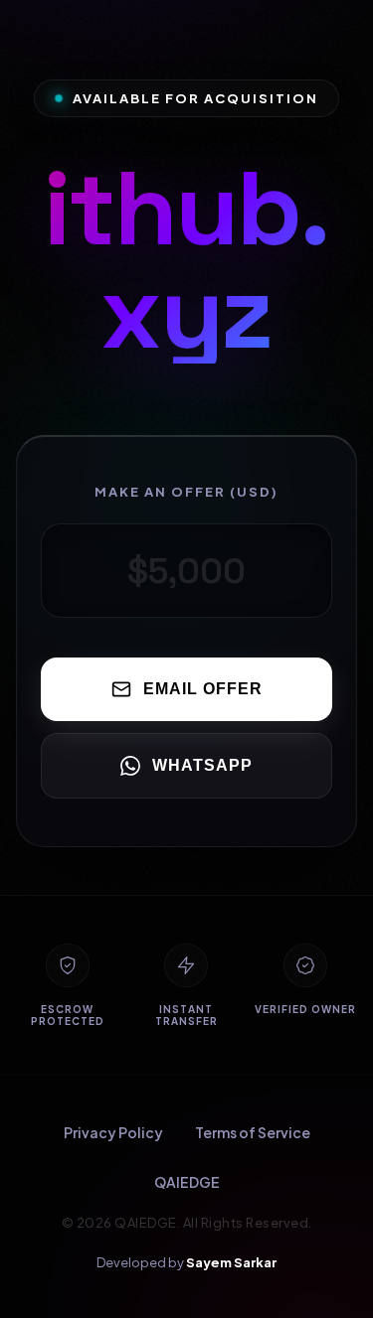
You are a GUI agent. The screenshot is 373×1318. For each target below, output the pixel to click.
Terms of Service (252, 1132)
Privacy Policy (113, 1132)
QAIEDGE (187, 1182)
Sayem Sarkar (231, 1262)
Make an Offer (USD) (186, 492)
